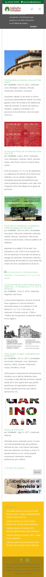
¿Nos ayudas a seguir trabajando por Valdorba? (22, 354)
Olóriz (29, 159)
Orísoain (30, 87)
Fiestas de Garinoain (14, 429)
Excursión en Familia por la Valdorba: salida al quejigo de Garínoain (21, 226)
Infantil (7, 236)
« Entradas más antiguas (14, 468)
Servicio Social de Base (29, 162)
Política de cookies (20, 23)
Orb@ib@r (12, 84)
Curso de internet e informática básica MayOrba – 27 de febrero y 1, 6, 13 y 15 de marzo (23, 286)
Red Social (15, 162)
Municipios (13, 87)
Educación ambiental (22, 233)
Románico (19, 91)
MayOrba (8, 294)
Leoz (6, 87)
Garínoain (35, 84)
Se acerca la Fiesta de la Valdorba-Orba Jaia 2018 (22, 152)
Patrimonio (9, 91)
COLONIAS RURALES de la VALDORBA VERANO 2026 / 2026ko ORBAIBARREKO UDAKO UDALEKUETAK (23, 514)
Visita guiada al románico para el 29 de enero (22, 81)
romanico (28, 91)
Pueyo (7, 162)
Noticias (22, 87)
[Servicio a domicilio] (23, 486)
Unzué (7, 165)
